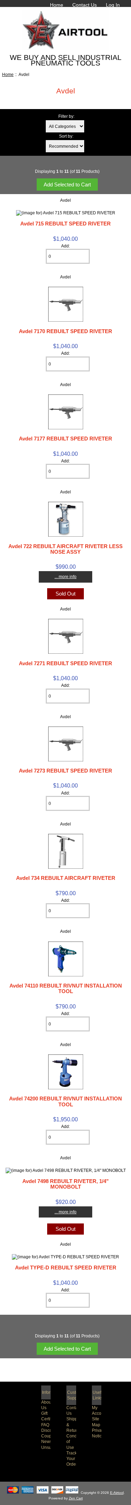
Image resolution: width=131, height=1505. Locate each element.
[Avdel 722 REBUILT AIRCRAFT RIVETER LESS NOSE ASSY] (65, 535)
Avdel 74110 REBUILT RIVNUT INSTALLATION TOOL (65, 988)
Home (56, 5)
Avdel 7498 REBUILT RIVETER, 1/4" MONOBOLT (65, 1184)
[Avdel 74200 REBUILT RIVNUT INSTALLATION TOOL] (65, 1087)
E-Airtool (117, 1493)
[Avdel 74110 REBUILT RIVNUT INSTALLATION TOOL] (65, 975)
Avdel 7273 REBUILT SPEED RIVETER (65, 771)
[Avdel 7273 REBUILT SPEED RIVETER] (65, 760)
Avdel (65, 200)
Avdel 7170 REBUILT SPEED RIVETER (65, 331)
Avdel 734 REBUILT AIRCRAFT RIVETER (65, 878)
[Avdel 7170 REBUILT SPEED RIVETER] (65, 320)
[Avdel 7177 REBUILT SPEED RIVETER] (65, 427)
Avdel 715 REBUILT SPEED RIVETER (65, 223)
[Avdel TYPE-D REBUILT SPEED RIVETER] (65, 1256)
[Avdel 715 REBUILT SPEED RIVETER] (65, 212)
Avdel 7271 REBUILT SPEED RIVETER (65, 663)
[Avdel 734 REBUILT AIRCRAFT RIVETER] (65, 867)
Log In (113, 5)
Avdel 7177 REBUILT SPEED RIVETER (65, 438)
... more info (65, 576)
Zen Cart (76, 1498)
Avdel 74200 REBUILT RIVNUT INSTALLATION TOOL (65, 1101)
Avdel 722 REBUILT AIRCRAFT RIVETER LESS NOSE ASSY (65, 549)
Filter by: (66, 116)
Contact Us (84, 5)
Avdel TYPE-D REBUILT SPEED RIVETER (65, 1267)
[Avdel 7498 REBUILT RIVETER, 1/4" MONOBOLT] (66, 1170)
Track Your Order (71, 1458)
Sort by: (66, 136)
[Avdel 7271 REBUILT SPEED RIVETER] (65, 652)
